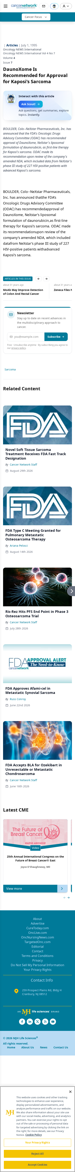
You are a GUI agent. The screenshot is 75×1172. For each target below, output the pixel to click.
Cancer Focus (33, 17)
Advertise (37, 923)
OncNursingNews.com (37, 937)
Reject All (37, 1153)
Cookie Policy (33, 1135)
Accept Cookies (37, 1164)
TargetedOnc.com (37, 942)
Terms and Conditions (37, 956)
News (43, 1047)
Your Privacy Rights (38, 970)
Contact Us (60, 1047)
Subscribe (54, 336)
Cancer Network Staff (23, 464)
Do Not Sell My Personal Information (37, 965)
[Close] (70, 1091)
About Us (27, 1047)
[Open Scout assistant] (54, 6)
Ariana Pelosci (19, 545)
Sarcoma (10, 369)
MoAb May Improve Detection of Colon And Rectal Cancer (23, 292)
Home (11, 1047)
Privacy (37, 960)
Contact (37, 951)
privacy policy (18, 348)
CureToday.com (37, 928)
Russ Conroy (18, 699)
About (37, 919)
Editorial (38, 946)
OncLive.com (37, 933)
